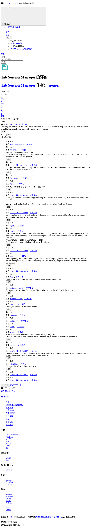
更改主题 (5, 525)
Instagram (9, 494)
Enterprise (9, 470)
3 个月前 (29, 288)
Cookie (8, 510)
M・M (12, 184)
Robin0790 (14, 321)
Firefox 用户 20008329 (19, 251)
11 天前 (29, 144)
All (7, 448)
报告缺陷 (9, 422)
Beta (7, 460)
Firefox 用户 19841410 (19, 380)
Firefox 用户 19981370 (19, 271)
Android (9, 443)
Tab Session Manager (18, 85)
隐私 (7, 507)
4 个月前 (19, 332)
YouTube (9, 496)
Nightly (8, 458)
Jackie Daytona (11, 124)
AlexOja (13, 256)
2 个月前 (20, 226)
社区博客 (9, 416)
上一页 (4, 385)
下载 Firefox (9, 3)
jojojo (12, 226)
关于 (7, 402)
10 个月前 (23, 124)
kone (12, 332)
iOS (7, 441)
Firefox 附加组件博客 (14, 405)
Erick (12, 277)
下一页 (19, 385)
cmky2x (13, 315)
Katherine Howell (16, 288)
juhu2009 (13, 364)
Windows (9, 437)
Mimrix (13, 345)
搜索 (3, 57)
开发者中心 (10, 410)
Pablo (12, 327)
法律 (7, 512)
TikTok (8, 499)
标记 (3, 132)
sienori (54, 85)
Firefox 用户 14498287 (19, 351)
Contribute (10, 482)
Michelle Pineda (16, 299)
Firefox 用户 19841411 (19, 375)
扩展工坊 (9, 408)
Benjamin (13, 178)
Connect (9, 480)
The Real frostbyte (17, 144)
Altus (12, 231)
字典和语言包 (16, 44)
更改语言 (5, 522)
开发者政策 (10, 413)
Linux (8, 445)
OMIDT (13, 150)
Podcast (8, 503)
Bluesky (9, 501)
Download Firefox (13, 435)
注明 (10, 517)
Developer (10, 484)
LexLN (13, 304)
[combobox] (45, 59)
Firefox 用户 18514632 (19, 195)
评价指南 (9, 425)
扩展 (7, 32)
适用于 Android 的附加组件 (21, 49)
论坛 (7, 419)
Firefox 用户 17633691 (19, 165)
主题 (7, 35)
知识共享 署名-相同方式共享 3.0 (48, 517)
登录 (3, 54)
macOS (8, 439)
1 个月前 (22, 150)
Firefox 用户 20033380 (19, 213)
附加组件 (5, 397)
